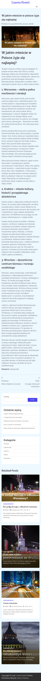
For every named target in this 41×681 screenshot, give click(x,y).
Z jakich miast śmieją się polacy (13, 414)
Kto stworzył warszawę (12, 651)
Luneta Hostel (20, 2)
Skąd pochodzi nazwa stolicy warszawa (16, 421)
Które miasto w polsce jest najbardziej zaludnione (19, 428)
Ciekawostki (14, 369)
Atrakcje (6, 444)
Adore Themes (22, 678)
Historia (6, 451)
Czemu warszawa (10, 603)
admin (31, 24)
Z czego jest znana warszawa (13, 417)
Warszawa (7, 458)
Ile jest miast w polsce (12, 554)
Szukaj (6, 397)
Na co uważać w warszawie (12, 424)
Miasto (6, 454)
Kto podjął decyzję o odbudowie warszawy (20, 507)
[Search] (36, 6)
